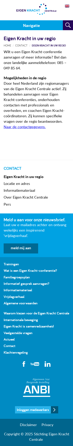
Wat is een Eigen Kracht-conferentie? (30, 270)
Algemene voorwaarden (21, 303)
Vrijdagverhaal (14, 296)
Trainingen (11, 264)
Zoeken (68, 25)
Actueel (9, 339)
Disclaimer (28, 425)
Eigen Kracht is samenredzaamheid (29, 326)
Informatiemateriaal (19, 191)
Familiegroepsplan (17, 277)
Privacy (47, 425)
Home (7, 45)
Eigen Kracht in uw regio (23, 177)
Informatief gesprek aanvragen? (26, 283)
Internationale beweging (21, 319)
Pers (7, 204)
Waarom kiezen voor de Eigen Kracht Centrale (36, 313)
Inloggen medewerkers (33, 409)
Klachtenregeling (16, 352)
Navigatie (31, 25)
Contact (21, 45)
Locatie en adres (17, 184)
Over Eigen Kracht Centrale (26, 197)
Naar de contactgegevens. (25, 127)
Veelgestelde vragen (18, 333)
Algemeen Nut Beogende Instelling (36, 387)
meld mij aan (21, 248)
